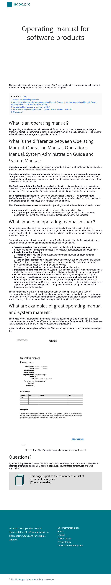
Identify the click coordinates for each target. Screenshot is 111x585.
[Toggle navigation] (102, 4)
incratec (32, 579)
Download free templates (70, 545)
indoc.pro (13, 528)
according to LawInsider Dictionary (57, 196)
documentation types (42, 479)
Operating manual (50, 321)
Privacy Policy (64, 542)
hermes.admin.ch (77, 450)
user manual (40, 205)
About (61, 531)
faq (55, 279)
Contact (61, 535)
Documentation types (68, 527)
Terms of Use (64, 538)
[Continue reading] (41, 482)
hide (24, 97)
